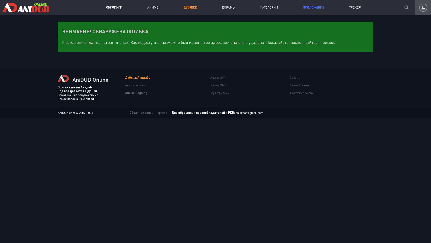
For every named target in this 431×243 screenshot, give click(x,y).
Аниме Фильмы (299, 85)
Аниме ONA (218, 85)
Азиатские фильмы (302, 93)
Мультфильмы (219, 93)
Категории (269, 7)
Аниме (152, 7)
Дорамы (228, 7)
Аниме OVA (218, 77)
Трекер (355, 7)
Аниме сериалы (135, 85)
